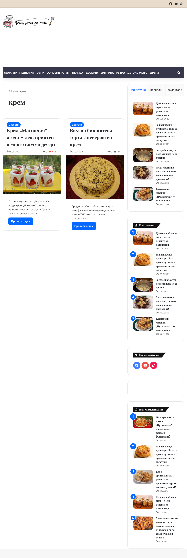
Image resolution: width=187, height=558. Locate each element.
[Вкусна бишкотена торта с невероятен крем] (95, 177)
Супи (40, 72)
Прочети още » (20, 221)
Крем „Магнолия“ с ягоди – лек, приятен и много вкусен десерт (31, 137)
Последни (156, 90)
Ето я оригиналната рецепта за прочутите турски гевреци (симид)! (166, 479)
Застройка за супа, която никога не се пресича (166, 154)
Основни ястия (58, 72)
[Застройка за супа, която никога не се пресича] (143, 155)
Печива (77, 72)
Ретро (120, 72)
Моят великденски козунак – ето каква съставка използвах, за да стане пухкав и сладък (167, 528)
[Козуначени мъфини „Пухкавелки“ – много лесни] (143, 194)
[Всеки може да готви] (29, 21)
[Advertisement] (126, 37)
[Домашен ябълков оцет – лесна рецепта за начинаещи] (143, 108)
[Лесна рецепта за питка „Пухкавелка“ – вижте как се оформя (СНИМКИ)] (143, 422)
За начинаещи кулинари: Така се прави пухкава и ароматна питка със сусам (166, 132)
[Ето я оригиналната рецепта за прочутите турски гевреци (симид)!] (143, 477)
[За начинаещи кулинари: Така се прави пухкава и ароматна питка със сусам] (143, 130)
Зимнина (107, 72)
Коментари (174, 90)
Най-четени (138, 90)
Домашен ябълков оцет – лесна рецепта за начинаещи (166, 109)
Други (154, 72)
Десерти (92, 72)
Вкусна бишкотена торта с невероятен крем (91, 137)
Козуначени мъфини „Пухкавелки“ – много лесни (165, 194)
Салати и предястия (19, 72)
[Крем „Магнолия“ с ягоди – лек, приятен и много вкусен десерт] (32, 174)
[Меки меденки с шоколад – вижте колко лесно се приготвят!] (143, 172)
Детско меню (137, 72)
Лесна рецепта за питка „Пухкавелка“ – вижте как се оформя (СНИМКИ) (165, 427)
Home (14, 91)
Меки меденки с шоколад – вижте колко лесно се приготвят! (166, 173)
